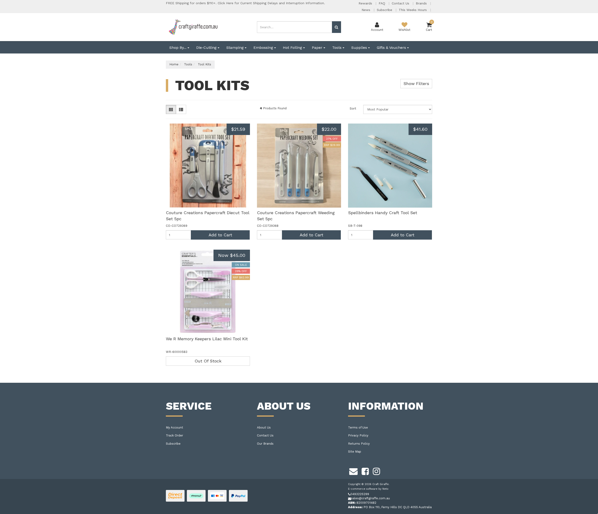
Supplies (359, 47)
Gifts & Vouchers (392, 47)
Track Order (174, 435)
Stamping (235, 47)
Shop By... (178, 47)
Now (231, 255)
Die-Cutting (207, 47)
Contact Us (401, 3)
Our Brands (265, 443)
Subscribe (385, 10)
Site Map (354, 451)
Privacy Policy (358, 435)
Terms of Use (358, 427)
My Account (174, 427)
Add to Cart (220, 234)
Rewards (366, 3)
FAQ (382, 3)
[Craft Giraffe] (193, 26)
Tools (337, 47)
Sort (353, 108)
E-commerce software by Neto (368, 488)
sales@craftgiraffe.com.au (370, 498)
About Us (264, 427)
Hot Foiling (293, 47)
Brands (422, 3)
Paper (318, 47)
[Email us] (353, 470)
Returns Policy (359, 443)
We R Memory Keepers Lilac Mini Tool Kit (207, 338)
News (366, 10)
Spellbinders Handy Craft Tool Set (382, 212)
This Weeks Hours (413, 10)
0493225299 (359, 494)
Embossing (263, 47)
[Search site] (336, 27)
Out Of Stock (208, 360)
